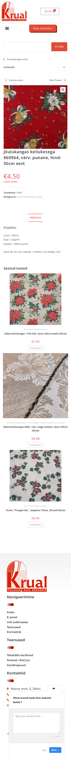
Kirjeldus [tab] (35, 217)
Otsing (59, 46)
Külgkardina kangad (55, 422)
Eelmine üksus (16, 80)
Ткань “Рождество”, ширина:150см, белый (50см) (35, 510)
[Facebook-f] (8, 734)
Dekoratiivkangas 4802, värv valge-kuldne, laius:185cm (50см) (35, 428)
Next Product (55, 80)
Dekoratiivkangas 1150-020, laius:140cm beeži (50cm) (35, 333)
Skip (44, 750)
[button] (7, 28)
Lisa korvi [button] (35, 348)
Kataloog (9, 67)
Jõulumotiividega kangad (29, 196)
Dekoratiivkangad (14, 422)
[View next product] (65, 80)
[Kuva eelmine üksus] (6, 80)
